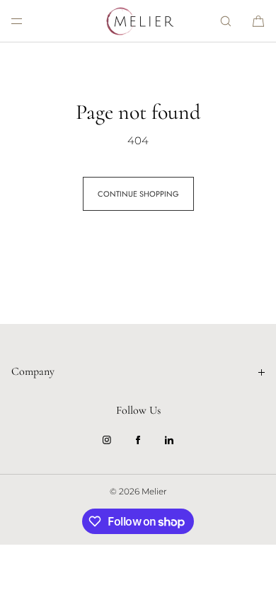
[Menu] (28, 21)
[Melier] (138, 21)
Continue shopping (138, 193)
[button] (226, 21)
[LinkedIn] (169, 440)
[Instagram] (106, 440)
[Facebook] (138, 440)
